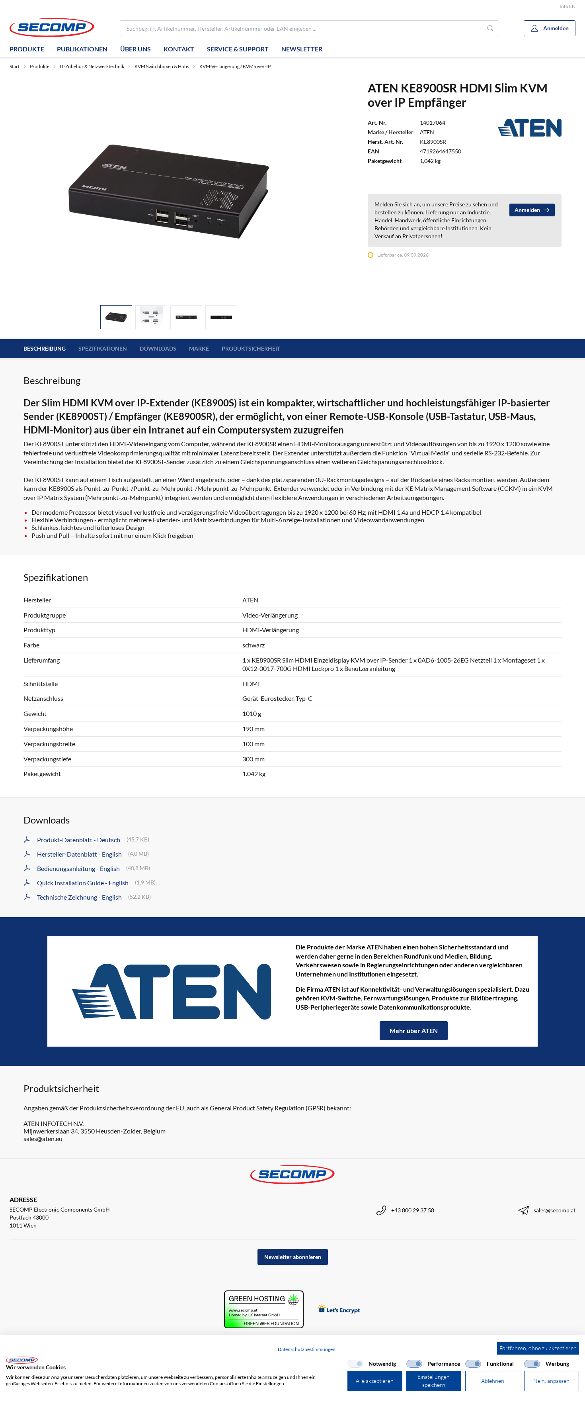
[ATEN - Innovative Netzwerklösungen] (171, 992)
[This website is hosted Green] (264, 1309)
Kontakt (179, 49)
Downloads (158, 348)
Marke (199, 348)
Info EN (567, 6)
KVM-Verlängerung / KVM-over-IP (235, 66)
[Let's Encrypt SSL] (338, 1309)
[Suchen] (490, 28)
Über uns (135, 49)
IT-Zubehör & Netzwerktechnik (92, 66)
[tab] (116, 317)
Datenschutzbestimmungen (306, 1349)
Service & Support (238, 49)
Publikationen (82, 49)
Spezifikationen (102, 348)
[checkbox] (355, 1364)
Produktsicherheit (251, 348)
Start (15, 66)
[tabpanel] (168, 189)
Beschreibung (44, 348)
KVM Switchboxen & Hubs (162, 66)
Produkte (27, 49)
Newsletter (301, 49)
